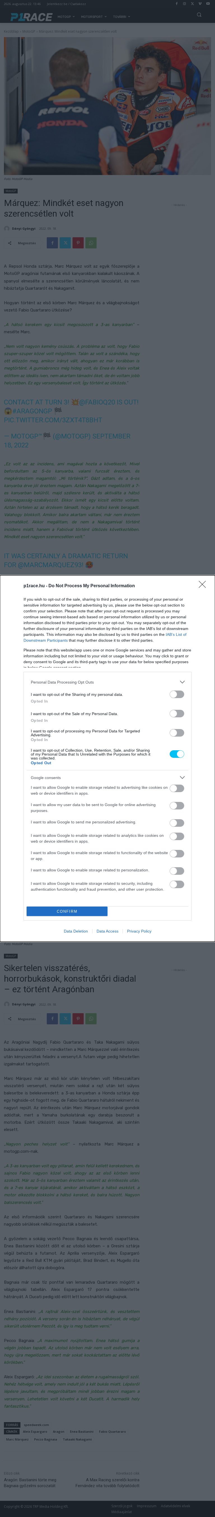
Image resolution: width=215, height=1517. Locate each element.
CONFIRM (67, 911)
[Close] (204, 586)
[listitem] (107, 682)
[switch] (177, 694)
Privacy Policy (139, 931)
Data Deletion (76, 931)
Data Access (107, 931)
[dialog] (107, 758)
